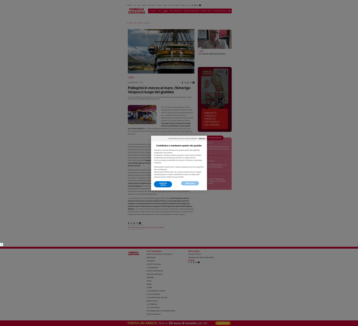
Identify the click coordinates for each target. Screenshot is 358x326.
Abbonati (202, 138)
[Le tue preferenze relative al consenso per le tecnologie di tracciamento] (1, 244)
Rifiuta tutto (190, 183)
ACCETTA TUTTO (163, 184)
